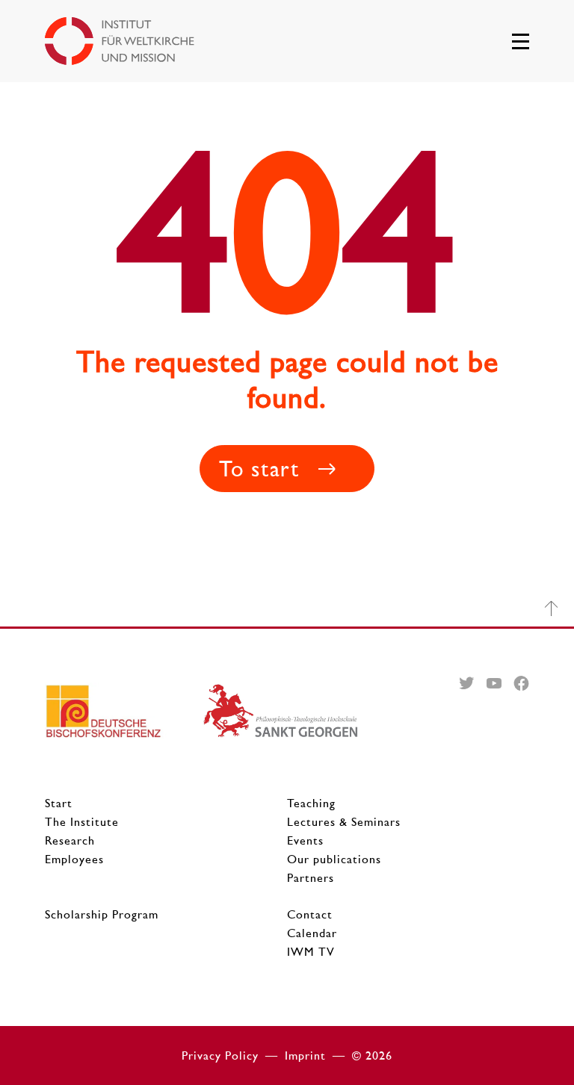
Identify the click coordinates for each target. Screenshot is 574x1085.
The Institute (82, 822)
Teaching (311, 803)
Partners (310, 878)
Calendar (312, 933)
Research (70, 840)
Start (58, 803)
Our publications (334, 859)
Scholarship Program (101, 914)
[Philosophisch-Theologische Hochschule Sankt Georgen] (281, 717)
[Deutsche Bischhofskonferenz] (124, 717)
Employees (74, 859)
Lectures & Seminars (344, 822)
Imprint (305, 1055)
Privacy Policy (220, 1055)
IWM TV (311, 952)
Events (305, 840)
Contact (310, 914)
